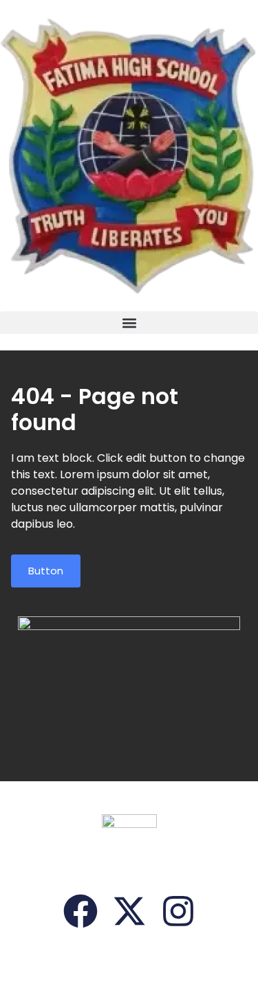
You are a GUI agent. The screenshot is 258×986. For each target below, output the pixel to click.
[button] (129, 322)
